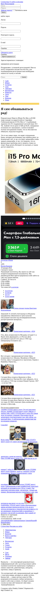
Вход (2, 4)
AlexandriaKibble (7, 520)
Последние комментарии (10, 408)
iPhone (10, 260)
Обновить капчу (7, 52)
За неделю (9, 291)
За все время (9, 296)
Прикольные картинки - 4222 (24, 373)
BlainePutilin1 (5, 522)
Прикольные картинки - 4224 (24, 331)
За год (7, 294)
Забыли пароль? (6, 10)
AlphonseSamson (19, 520)
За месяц (8, 293)
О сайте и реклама (16, 2)
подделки (4, 260)
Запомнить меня (21, 10)
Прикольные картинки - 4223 (24, 352)
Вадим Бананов (6, 266)
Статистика (5, 2)
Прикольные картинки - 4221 (24, 395)
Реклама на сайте (16, 526)
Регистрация (9, 4)
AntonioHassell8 (31, 520)
